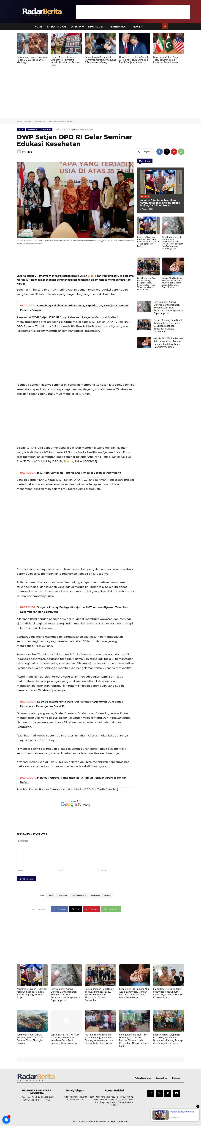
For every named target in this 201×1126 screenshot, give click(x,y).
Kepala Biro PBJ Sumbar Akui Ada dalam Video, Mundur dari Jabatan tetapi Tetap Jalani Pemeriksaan (173, 282)
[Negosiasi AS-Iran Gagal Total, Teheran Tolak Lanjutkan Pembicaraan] (168, 43)
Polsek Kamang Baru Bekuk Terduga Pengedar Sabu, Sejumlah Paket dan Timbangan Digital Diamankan (146, 284)
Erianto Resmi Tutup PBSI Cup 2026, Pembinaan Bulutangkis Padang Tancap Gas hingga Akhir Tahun (168, 1039)
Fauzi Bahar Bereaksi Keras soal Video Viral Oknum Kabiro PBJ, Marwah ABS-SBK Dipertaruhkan (168, 993)
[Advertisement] (133, 12)
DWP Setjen (62, 895)
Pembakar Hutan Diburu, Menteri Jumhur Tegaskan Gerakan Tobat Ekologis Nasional (30, 1039)
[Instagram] (159, 1093)
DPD (90, 275)
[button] (165, 26)
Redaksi (28, 152)
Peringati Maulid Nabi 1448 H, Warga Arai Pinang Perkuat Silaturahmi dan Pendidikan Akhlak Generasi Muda (134, 1040)
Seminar (107, 895)
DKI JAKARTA (32, 129)
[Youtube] (176, 1093)
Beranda (20, 121)
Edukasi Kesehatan (79, 895)
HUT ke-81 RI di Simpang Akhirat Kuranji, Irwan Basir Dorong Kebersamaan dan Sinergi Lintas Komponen (99, 1039)
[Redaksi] (19, 151)
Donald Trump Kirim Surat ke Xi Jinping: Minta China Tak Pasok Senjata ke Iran (134, 60)
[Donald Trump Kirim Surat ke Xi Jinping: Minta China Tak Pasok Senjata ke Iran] (134, 43)
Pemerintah (95, 895)
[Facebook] (159, 151)
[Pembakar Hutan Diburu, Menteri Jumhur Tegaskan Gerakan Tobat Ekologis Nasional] (32, 1021)
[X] (167, 151)
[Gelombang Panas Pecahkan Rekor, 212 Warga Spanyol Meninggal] (32, 43)
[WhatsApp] (181, 151)
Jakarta (68, 461)
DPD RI (28, 121)
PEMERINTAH (46, 129)
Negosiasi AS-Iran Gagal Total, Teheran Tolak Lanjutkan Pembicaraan (166, 60)
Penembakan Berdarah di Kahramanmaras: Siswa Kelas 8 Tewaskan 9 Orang (100, 60)
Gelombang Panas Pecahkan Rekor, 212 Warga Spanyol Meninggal (32, 60)
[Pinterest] (174, 151)
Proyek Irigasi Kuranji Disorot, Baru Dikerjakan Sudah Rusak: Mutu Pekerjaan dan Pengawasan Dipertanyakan (172, 243)
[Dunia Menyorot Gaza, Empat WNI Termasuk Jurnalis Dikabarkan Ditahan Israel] (66, 43)
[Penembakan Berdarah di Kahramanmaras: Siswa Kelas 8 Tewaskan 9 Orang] (100, 43)
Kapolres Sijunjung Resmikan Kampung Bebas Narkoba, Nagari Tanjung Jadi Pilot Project (160, 203)
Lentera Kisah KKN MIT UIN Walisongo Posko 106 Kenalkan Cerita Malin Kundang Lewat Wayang (65, 1039)
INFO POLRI (145, 196)
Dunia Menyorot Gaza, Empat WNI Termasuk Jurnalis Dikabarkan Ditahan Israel (65, 61)
